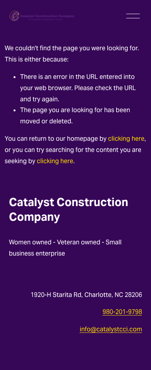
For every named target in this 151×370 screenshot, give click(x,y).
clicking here (126, 139)
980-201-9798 (122, 312)
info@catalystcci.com (111, 329)
